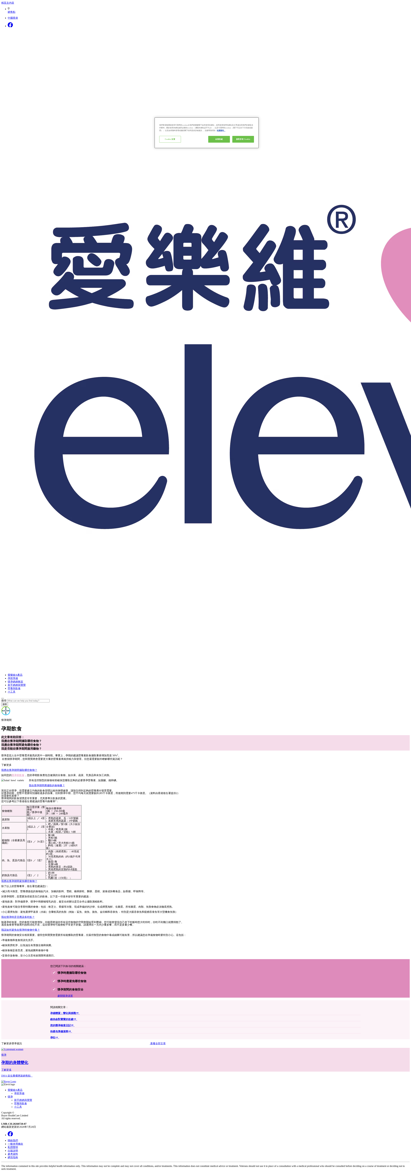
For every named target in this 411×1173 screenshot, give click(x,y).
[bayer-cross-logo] (5, 714)
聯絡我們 (13, 1140)
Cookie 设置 (170, 139)
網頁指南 (13, 1157)
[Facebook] (10, 26)
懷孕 (10, 1096)
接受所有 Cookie (243, 139)
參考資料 (13, 1154)
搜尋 (3, 700)
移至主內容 (7, 2)
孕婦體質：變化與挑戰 (63, 1013)
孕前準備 (13, 678)
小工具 (11, 691)
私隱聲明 (13, 1147)
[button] (205, 777)
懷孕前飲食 (18, 775)
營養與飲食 (14, 688)
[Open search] (2, 698)
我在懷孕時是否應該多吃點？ (18, 916)
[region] (206, 132)
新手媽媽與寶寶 (17, 685)
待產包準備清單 (59, 1031)
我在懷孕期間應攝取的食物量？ (47, 785)
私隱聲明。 (221, 130)
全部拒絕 (219, 139)
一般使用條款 (15, 1144)
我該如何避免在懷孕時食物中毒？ (20, 929)
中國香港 (13, 18)
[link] (205, 1060)
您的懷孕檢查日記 (60, 1025)
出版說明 (13, 1150)
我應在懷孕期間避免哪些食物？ (19, 881)
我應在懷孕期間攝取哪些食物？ (19, 770)
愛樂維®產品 (15, 675)
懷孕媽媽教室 (15, 681)
